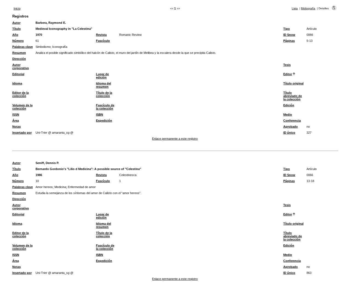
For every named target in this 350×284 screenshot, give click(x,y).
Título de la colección (104, 94)
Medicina (60, 187)
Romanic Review (130, 34)
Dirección (19, 58)
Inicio (17, 8)
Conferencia (292, 120)
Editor (287, 74)
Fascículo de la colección (105, 107)
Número (18, 40)
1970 (39, 34)
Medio (287, 114)
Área (15, 120)
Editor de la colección (20, 94)
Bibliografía (308, 8)
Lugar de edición (102, 75)
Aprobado (290, 126)
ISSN (15, 114)
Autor (16, 22)
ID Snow (289, 34)
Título (16, 28)
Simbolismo (43, 46)
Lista (295, 8)
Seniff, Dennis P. (47, 163)
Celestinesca (127, 175)
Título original (293, 83)
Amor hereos (44, 187)
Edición (288, 105)
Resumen (19, 52)
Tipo (286, 28)
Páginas (289, 40)
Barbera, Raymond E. (51, 22)
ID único (289, 132)
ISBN (99, 114)
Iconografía (59, 46)
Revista (101, 34)
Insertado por (22, 132)
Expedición (104, 120)
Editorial (18, 74)
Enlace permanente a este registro (175, 138)
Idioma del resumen (103, 85)
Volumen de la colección (22, 107)
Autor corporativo (20, 66)
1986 (39, 175)
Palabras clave (22, 46)
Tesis (287, 64)
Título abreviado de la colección (292, 96)
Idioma (17, 83)
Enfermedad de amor (82, 187)
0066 (310, 34)
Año (15, 34)
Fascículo (103, 40)
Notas (16, 126)
